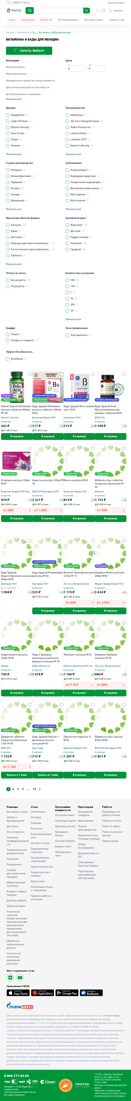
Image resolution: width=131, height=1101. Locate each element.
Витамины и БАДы (26, 32)
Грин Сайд (37, 748)
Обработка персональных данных (15, 944)
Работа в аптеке (111, 821)
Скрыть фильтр (31, 51)
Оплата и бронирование (15, 819)
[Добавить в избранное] (30, 374)
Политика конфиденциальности (18, 841)
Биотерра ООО (9, 584)
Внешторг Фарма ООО (44, 417)
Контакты (36, 828)
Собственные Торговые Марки (88, 864)
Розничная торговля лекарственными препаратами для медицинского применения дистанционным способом (17, 923)
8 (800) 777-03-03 (89, 1027)
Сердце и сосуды (117, 20)
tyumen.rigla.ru (113, 1016)
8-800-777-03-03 (16, 1076)
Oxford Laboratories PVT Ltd (78, 666)
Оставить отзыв (40, 843)
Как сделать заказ (17, 812)
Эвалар (5, 666)
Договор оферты (17, 900)
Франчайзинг (86, 821)
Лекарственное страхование (40, 860)
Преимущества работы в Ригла (111, 814)
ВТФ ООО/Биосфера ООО (45, 491)
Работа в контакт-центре (112, 834)
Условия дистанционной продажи (16, 873)
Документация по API (88, 855)
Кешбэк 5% (46, 20)
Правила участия (65, 826)
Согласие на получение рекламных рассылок (14, 958)
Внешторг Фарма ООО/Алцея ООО (19, 491)
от (69, 65)
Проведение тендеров (85, 814)
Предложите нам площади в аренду (89, 837)
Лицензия (12, 859)
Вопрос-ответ (63, 846)
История (36, 817)
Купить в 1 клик (17, 775)
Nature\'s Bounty (9, 417)
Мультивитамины (16, 74)
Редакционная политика (39, 851)
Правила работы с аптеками (41, 898)
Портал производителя (87, 828)
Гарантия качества (42, 867)
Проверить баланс (61, 834)
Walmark (99, 491)
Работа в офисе (111, 826)
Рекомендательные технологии (42, 889)
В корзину (16, 436)
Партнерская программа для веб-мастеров (87, 875)
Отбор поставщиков (86, 846)
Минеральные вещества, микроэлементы (30, 80)
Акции (12, 20)
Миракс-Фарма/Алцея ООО (109, 584)
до (90, 65)
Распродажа (28, 20)
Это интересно (15, 832)
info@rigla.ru (119, 1096)
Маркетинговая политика (16, 884)
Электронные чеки (63, 854)
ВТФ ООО (100, 417)
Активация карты (65, 821)
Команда (36, 823)
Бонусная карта (116, 3)
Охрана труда (110, 841)
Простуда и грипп (93, 20)
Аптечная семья (64, 815)
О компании (38, 812)
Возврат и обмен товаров (16, 893)
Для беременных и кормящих (23, 94)
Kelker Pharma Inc (41, 666)
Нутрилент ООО (72, 417)
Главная (10, 32)
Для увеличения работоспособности (27, 87)
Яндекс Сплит (9, 400)
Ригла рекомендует (68, 20)
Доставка (12, 826)
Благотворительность (41, 836)
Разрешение (14, 864)
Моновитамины (15, 67)
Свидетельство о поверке (41, 874)
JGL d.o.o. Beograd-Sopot (76, 584)
